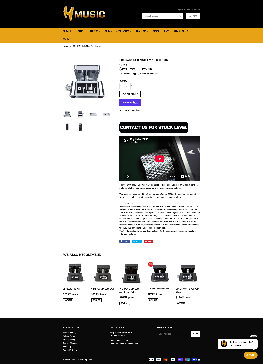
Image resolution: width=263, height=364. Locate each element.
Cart (194, 16)
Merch (156, 31)
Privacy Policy (69, 340)
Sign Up (195, 334)
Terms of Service (70, 343)
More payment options (130, 110)
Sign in (180, 10)
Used (166, 31)
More (66, 39)
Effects (94, 31)
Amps (81, 31)
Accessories (123, 31)
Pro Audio (141, 31)
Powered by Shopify (85, 360)
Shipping (135, 73)
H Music (72, 360)
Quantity (123, 81)
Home (65, 46)
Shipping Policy (69, 332)
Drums (108, 31)
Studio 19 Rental (70, 350)
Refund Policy (69, 336)
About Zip (67, 346)
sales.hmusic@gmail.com (127, 344)
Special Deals (181, 31)
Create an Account (193, 10)
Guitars (67, 31)
